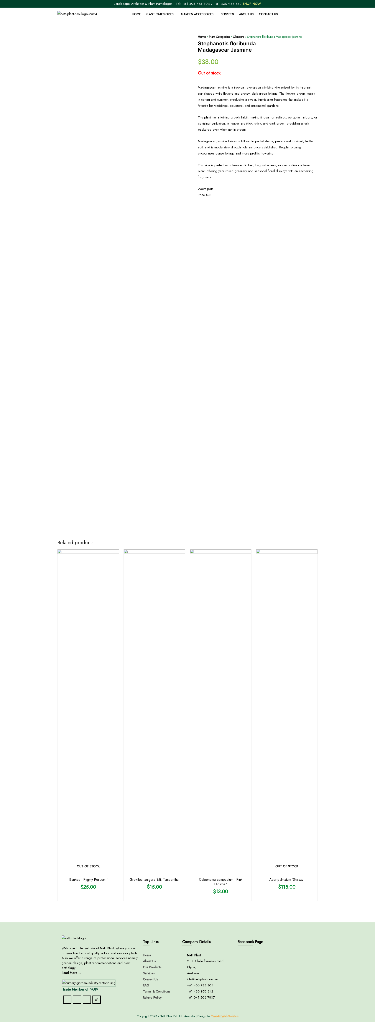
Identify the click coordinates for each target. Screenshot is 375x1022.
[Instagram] (77, 1000)
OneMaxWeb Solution (224, 1016)
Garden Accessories (197, 14)
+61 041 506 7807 (201, 997)
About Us (246, 14)
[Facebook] (67, 1000)
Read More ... (71, 972)
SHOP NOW (252, 3)
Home (136, 14)
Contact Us (268, 14)
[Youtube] (87, 1000)
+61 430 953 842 (228, 3)
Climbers (238, 37)
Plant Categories (160, 14)
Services (227, 14)
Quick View (88, 871)
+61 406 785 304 (196, 3)
